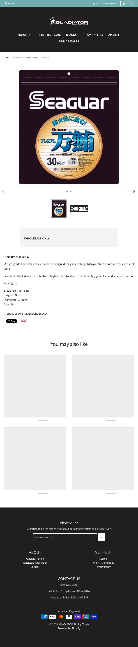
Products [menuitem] (23, 34)
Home (7, 57)
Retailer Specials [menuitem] (49, 34)
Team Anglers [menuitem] (93, 34)
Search (103, 558)
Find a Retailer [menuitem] (69, 41)
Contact (35, 566)
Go (101, 537)
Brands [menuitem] (71, 34)
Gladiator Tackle (35, 558)
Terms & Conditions (103, 562)
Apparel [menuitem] (113, 34)
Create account (109, 3)
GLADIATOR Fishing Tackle (74, 624)
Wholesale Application (35, 562)
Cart (129, 3)
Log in (95, 3)
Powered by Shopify (69, 628)
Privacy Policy (103, 566)
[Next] (134, 192)
